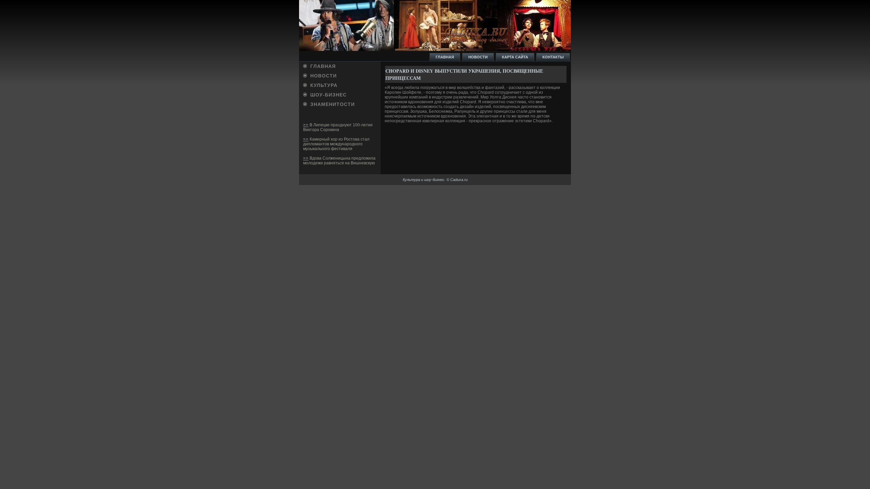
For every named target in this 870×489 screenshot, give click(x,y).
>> (306, 125)
